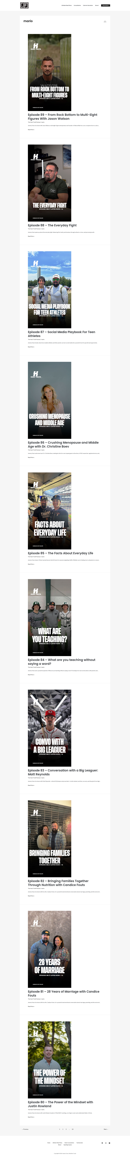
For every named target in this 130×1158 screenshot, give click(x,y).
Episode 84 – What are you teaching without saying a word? (61, 662)
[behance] (102, 1143)
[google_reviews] (106, 1143)
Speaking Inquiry (68, 1144)
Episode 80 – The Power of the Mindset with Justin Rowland (60, 1104)
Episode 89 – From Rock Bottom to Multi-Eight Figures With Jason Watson (62, 117)
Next (106, 1129)
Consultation (77, 5)
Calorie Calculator (88, 5)
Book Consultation (69, 1142)
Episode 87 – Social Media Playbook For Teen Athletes (61, 334)
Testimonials (79, 1142)
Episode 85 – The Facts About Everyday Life (60, 553)
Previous (25, 1129)
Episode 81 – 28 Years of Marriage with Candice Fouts (63, 993)
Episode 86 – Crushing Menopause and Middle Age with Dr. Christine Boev (63, 444)
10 (72, 1129)
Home (48, 1142)
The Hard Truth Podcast (34, 122)
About (97, 5)
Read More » (31, 129)
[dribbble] (109, 1143)
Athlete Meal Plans (67, 5)
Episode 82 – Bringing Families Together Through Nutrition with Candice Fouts (58, 883)
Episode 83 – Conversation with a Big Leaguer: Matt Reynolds (63, 772)
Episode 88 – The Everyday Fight (52, 225)
